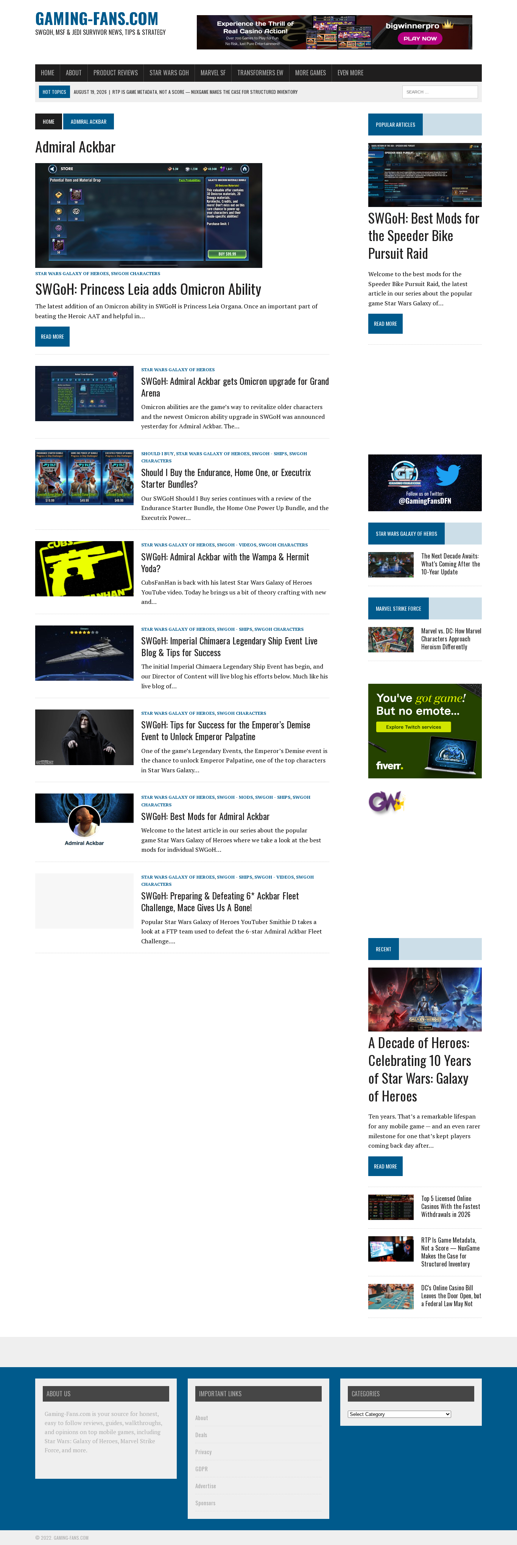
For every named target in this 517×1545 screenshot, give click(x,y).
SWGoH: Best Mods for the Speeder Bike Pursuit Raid (424, 235)
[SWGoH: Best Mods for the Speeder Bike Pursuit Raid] (425, 202)
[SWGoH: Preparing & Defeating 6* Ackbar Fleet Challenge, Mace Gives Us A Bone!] (84, 923)
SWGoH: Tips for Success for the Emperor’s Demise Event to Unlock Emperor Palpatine (225, 730)
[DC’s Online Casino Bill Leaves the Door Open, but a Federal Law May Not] (391, 1304)
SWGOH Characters (135, 273)
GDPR (201, 1468)
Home (47, 72)
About (74, 72)
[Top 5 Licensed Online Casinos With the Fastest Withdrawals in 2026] (391, 1215)
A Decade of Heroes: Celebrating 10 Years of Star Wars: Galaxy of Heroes (419, 1068)
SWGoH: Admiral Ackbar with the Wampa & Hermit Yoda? (225, 562)
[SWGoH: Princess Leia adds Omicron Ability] (148, 263)
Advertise (205, 1485)
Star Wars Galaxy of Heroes (72, 273)
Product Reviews (115, 72)
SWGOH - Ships (269, 453)
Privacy (203, 1451)
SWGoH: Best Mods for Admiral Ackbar (205, 816)
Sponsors (205, 1502)
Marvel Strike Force (398, 608)
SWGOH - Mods (235, 797)
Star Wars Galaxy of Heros (406, 533)
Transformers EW (260, 72)
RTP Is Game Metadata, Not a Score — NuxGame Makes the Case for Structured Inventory (450, 1251)
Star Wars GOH (169, 72)
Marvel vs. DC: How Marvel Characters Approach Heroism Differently (451, 638)
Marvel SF (213, 72)
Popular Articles (395, 124)
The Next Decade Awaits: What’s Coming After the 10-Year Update (450, 563)
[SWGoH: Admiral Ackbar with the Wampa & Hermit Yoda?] (84, 591)
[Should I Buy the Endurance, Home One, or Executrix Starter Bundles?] (84, 500)
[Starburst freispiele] (387, 812)
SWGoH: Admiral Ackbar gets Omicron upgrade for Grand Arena (235, 386)
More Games (310, 72)
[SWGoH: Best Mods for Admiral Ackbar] (84, 844)
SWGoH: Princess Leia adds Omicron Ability (148, 288)
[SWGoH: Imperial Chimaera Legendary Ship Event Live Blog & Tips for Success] (84, 675)
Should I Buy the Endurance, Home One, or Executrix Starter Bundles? (226, 477)
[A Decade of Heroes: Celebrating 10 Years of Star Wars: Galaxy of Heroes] (425, 1026)
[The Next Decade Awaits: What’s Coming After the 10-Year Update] (391, 572)
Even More (350, 72)
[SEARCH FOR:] (440, 90)
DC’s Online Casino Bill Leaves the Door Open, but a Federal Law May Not (451, 1295)
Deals (201, 1434)
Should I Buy (157, 453)
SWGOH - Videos (236, 545)
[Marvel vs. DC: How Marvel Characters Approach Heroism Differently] (391, 647)
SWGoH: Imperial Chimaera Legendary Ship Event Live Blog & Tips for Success (229, 646)
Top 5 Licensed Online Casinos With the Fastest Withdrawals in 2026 (450, 1206)
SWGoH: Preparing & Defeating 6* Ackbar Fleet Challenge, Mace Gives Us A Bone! (220, 901)
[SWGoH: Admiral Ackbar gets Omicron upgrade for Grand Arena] (84, 416)
